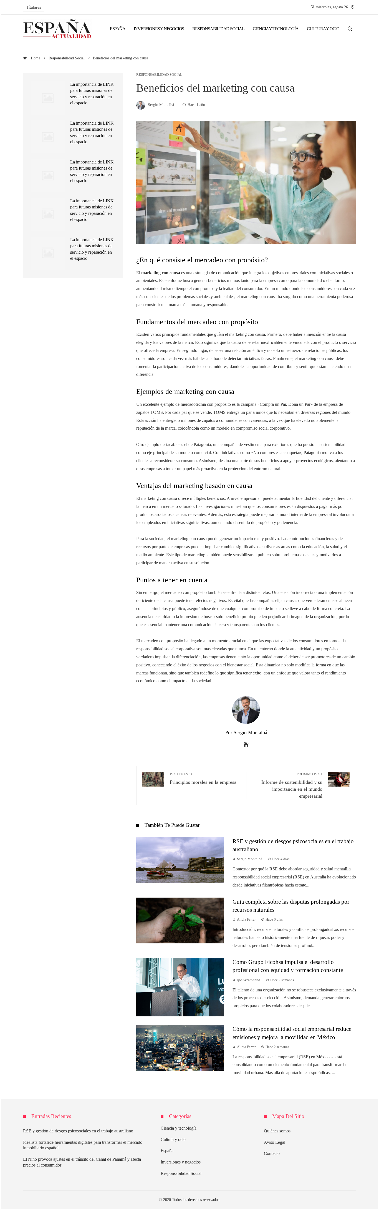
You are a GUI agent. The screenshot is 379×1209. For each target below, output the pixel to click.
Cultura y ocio (173, 1139)
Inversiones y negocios (181, 1162)
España (167, 1150)
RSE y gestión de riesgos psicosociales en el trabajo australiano (78, 1131)
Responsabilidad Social (159, 75)
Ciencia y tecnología (178, 1128)
